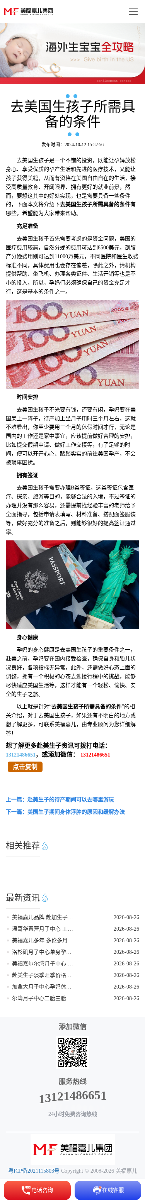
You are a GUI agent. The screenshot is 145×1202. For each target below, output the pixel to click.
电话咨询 (42, 1190)
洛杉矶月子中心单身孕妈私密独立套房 (44, 952)
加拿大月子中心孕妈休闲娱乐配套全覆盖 (44, 987)
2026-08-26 (126, 917)
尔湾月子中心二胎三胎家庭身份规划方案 (44, 998)
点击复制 (25, 767)
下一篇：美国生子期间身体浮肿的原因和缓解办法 (65, 812)
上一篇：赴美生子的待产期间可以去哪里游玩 (60, 799)
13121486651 (21, 755)
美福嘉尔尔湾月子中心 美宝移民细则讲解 (44, 964)
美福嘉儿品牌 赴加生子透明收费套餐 (44, 917)
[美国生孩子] (72, 1149)
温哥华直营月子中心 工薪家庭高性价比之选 (44, 929)
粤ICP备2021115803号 (34, 1171)
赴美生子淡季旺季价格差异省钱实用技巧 (44, 975)
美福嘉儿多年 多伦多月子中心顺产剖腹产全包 (44, 940)
